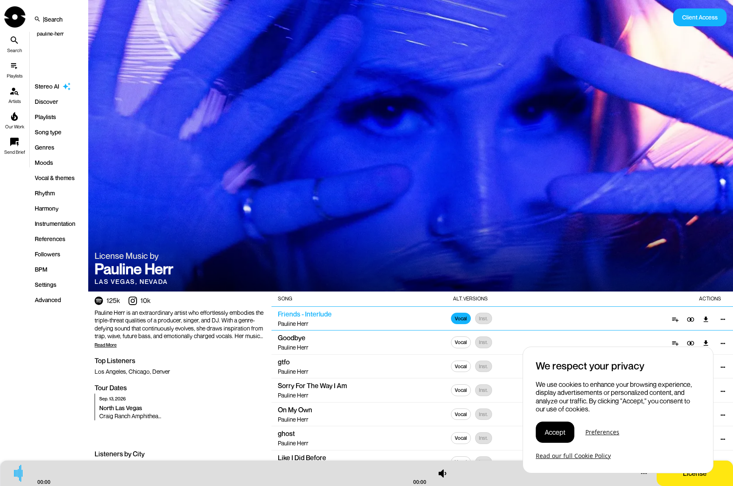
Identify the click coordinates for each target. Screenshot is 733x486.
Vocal (461, 318)
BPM (41, 269)
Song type (48, 132)
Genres (44, 147)
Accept (555, 432)
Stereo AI (47, 86)
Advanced (48, 299)
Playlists (45, 116)
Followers (47, 254)
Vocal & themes (55, 177)
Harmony (47, 208)
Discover (46, 101)
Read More (106, 344)
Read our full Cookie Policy (573, 456)
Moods (44, 162)
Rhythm (45, 193)
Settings (45, 284)
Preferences (602, 432)
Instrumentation (55, 223)
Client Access (700, 17)
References (50, 238)
